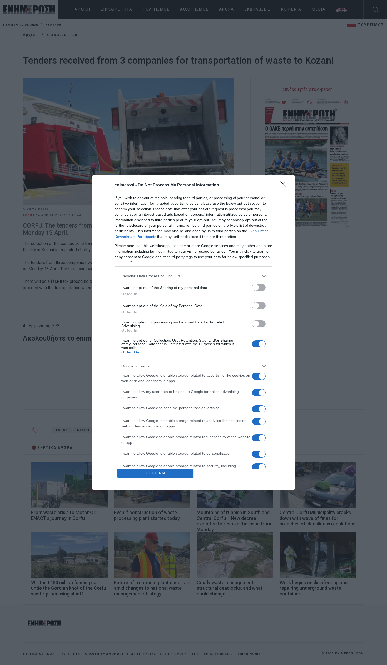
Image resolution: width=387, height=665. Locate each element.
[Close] (285, 185)
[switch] (259, 287)
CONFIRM (155, 473)
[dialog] (193, 332)
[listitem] (193, 276)
